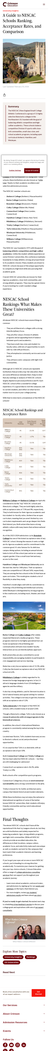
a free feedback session (22, 904)
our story (37, 895)
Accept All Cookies (32, 171)
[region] (24, 166)
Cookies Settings (15, 170)
